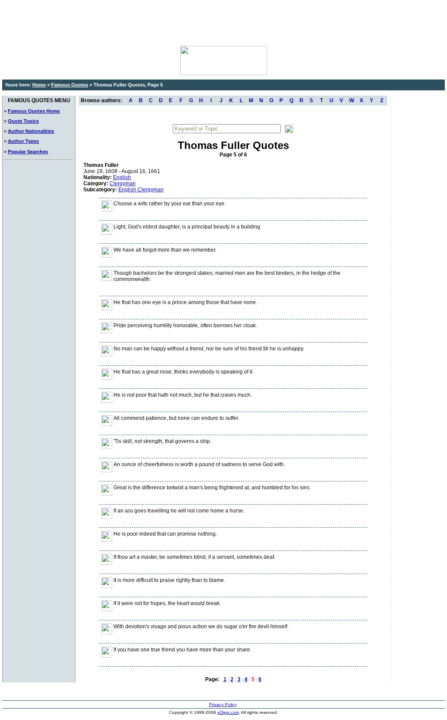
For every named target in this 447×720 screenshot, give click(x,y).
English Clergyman (141, 190)
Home (39, 84)
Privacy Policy (223, 704)
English (122, 177)
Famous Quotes (69, 84)
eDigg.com (228, 712)
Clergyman (123, 183)
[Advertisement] (223, 22)
